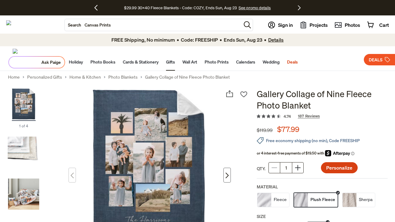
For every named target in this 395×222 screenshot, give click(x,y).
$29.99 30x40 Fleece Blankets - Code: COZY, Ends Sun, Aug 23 (181, 7)
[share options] (229, 93)
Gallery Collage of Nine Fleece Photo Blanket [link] (187, 77)
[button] (247, 24)
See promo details (255, 7)
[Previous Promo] (98, 7)
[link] (322, 116)
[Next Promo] (299, 7)
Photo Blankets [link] (123, 77)
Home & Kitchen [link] (85, 77)
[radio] (273, 200)
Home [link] (14, 77)
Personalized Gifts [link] (44, 77)
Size (261, 216)
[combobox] (153, 25)
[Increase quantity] (297, 167)
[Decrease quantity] (274, 167)
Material (267, 187)
